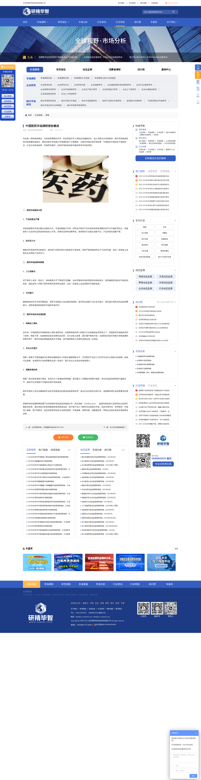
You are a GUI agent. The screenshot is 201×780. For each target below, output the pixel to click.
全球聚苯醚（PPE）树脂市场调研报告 (150, 372)
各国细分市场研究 (134, 101)
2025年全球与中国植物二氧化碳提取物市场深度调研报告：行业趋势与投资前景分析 (49, 457)
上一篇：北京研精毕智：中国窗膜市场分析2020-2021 (44, 427)
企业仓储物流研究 (149, 89)
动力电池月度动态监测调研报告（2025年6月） (98, 522)
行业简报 (120, 22)
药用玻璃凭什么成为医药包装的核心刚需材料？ (149, 57)
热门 (159, 302)
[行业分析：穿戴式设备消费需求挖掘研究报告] (130, 562)
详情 (47, 115)
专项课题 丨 (144, 143)
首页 (25, 22)
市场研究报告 (28, 595)
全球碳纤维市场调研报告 (146, 364)
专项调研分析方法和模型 (105, 78)
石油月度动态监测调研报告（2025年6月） (97, 489)
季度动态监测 (145, 282)
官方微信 (121, 3)
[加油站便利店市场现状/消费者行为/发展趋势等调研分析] (99, 562)
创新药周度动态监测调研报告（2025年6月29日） (99, 518)
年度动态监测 (165, 282)
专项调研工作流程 (81, 78)
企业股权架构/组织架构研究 (119, 85)
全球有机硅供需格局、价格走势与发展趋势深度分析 (59, 57)
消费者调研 (115, 69)
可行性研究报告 (170, 143)
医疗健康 (164, 245)
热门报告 (8, 96)
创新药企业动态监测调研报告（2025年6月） (98, 514)
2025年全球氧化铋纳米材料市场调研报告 (42, 510)
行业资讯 (101, 22)
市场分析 (83, 22)
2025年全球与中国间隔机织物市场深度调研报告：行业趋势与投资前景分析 (49, 534)
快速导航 (31, 584)
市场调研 (41, 22)
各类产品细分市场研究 (111, 101)
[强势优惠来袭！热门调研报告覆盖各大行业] (37, 562)
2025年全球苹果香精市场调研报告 (40, 526)
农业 (164, 227)
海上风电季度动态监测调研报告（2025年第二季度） (100, 534)
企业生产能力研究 (89, 89)
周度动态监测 (145, 276)
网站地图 (143, 3)
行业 (172, 302)
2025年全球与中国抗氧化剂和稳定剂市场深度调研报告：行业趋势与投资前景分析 (49, 469)
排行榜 (137, 22)
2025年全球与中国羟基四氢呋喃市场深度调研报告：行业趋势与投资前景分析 (49, 506)
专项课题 (83, 584)
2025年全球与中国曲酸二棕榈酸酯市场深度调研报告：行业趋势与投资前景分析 (49, 485)
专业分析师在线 (163, 464)
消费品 (164, 233)
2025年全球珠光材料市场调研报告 (40, 497)
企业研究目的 (46, 85)
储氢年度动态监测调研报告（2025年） (95, 469)
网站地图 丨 (111, 609)
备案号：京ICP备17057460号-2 (82, 625)
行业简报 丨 (152, 149)
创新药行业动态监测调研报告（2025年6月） (98, 502)
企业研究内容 (79, 85)
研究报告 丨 (84, 609)
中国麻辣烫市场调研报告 (146, 356)
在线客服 (154, 3)
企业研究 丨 (161, 132)
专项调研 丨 (152, 132)
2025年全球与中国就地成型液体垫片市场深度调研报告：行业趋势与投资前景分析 (49, 514)
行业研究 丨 (143, 132)
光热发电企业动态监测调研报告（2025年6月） (98, 477)
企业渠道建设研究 (48, 94)
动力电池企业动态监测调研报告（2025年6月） (98, 481)
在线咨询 (89, 437)
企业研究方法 (63, 85)
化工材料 (145, 233)
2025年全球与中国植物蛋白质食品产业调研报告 (45, 465)
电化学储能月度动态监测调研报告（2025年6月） (99, 457)
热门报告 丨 (143, 141)
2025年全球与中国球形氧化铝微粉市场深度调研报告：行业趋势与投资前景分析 (49, 494)
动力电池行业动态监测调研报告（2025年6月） (98, 461)
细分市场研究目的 (48, 101)
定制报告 (8, 101)
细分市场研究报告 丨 (156, 143)
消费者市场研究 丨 (147, 135)
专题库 (154, 22)
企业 (163, 302)
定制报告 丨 (161, 141)
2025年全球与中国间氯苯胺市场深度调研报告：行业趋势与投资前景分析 (49, 530)
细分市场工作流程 (69, 101)
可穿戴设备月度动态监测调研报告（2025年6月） (99, 473)
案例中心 (166, 69)
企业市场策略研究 (69, 89)
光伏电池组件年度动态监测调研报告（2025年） (99, 530)
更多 (69, 450)
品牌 (168, 302)
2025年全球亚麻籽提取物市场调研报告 (42, 518)
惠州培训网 (46, 595)
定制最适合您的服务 (155, 158)
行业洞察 (8, 111)
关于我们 (171, 22)
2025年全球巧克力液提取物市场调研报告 (42, 473)
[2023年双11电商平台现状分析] (161, 562)
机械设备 (164, 239)
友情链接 (27, 591)
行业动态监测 (165, 288)
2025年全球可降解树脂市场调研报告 (41, 481)
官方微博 (132, 3)
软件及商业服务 (144, 257)
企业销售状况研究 (48, 89)
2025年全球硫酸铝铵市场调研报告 (40, 461)
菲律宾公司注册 (57, 595)
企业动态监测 (145, 288)
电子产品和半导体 (164, 257)
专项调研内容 (63, 78)
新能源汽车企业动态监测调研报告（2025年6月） (99, 497)
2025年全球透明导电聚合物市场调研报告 (42, 489)
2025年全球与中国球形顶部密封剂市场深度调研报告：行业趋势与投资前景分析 (49, 502)
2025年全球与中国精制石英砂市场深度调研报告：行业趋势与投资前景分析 (49, 522)
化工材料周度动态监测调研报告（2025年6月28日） (100, 526)
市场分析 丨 (143, 149)
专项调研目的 (46, 78)
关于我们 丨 (75, 609)
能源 (144, 227)
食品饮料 (145, 245)
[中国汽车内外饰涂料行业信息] (68, 562)
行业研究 (37, 595)
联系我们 (119, 609)
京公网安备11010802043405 (106, 624)
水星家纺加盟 (83, 595)
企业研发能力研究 (110, 89)
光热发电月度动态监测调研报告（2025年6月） (98, 510)
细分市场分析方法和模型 (51, 105)
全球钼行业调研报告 (144, 368)
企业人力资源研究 (69, 94)
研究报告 (62, 22)
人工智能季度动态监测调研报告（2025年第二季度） (100, 506)
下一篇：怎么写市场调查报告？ (114, 427)
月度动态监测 (165, 276)
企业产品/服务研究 (144, 85)
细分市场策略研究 (89, 101)
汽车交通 (145, 251)
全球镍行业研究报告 (144, 360)
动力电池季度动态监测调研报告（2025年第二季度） (100, 465)
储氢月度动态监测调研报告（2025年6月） (97, 485)
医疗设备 (145, 239)
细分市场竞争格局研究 (76, 105)
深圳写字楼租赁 (70, 595)
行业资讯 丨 (161, 149)
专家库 (156, 135)
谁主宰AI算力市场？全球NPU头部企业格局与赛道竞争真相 (105, 57)
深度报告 (8, 106)
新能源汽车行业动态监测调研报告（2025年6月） (99, 493)
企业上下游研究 (129, 89)
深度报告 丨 (152, 141)
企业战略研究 (96, 85)
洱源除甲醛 (93, 595)
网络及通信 (165, 251)
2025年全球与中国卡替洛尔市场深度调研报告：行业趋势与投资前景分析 (49, 477)
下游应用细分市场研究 (156, 101)
